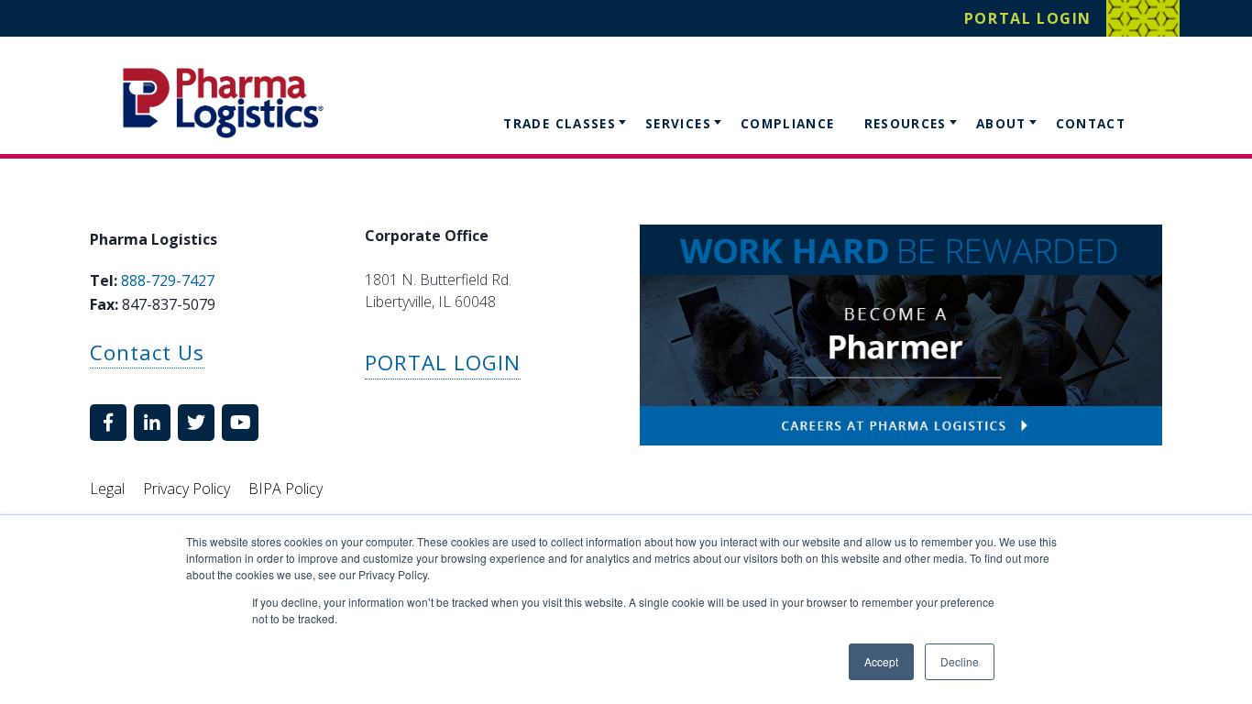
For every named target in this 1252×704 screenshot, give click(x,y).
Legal (107, 488)
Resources (905, 123)
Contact (1091, 123)
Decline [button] (959, 661)
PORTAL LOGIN (443, 362)
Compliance (788, 123)
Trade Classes (559, 123)
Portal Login (1028, 18)
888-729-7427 (167, 280)
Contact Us (147, 352)
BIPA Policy (285, 488)
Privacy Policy (186, 488)
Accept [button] (881, 661)
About (1001, 123)
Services (678, 123)
